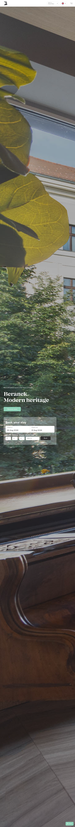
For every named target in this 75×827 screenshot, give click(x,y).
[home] (5, 3)
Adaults (8, 435)
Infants (21, 435)
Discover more (12, 409)
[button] (71, 3)
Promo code (30, 435)
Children (15, 435)
